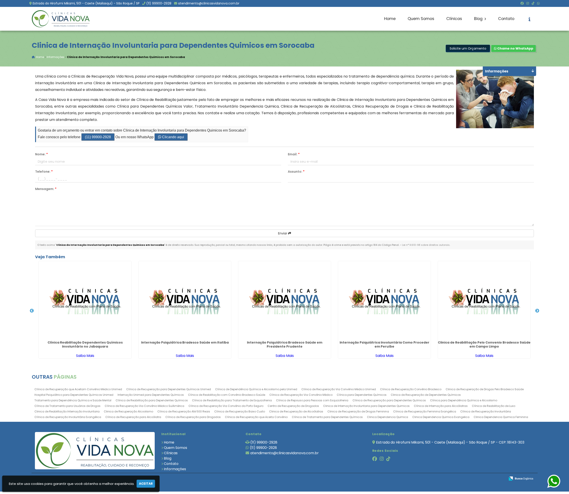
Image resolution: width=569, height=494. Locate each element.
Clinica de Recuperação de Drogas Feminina (358, 411)
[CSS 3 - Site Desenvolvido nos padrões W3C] (485, 479)
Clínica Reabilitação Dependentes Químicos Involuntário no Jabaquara (85, 344)
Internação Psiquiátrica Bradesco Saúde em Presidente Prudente (284, 344)
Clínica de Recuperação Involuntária (485, 411)
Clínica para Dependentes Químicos (362, 395)
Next (537, 311)
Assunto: (296, 171)
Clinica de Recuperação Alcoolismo (128, 411)
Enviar (283, 233)
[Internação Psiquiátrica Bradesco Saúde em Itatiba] (184, 300)
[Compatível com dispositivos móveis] (500, 479)
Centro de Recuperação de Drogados (293, 406)
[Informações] (529, 19)
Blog (479, 18)
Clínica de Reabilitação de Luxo (493, 406)
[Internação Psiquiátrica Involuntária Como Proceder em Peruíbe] (384, 300)
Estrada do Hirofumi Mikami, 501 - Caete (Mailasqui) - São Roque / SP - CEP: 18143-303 (450, 442)
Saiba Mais (85, 355)
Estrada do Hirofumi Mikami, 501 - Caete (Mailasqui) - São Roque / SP (86, 3)
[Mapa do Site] (458, 479)
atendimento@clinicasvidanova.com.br (208, 3)
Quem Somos (421, 18)
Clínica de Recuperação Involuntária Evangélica (67, 417)
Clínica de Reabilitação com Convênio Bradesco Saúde (226, 395)
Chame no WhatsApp (515, 48)
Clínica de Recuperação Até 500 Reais (183, 411)
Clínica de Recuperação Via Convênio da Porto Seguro (225, 406)
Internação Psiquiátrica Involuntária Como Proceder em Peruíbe (384, 344)
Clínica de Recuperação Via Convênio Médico (301, 395)
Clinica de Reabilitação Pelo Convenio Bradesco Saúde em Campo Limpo (484, 344)
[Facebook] (522, 3)
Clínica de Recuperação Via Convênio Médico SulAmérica (144, 406)
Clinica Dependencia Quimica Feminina (501, 417)
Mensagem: (45, 189)
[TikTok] (533, 3)
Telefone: (44, 171)
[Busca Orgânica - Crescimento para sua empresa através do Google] (521, 478)
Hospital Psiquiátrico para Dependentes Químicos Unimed (73, 395)
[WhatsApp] (538, 3)
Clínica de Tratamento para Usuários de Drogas (67, 406)
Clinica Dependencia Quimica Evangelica (440, 417)
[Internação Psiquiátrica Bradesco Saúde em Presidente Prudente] (284, 300)
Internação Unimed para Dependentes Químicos (151, 395)
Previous (32, 311)
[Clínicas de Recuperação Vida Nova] (95, 450)
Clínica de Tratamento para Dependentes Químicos (327, 417)
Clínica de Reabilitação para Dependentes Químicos (152, 400)
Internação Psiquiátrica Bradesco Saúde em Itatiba (185, 342)
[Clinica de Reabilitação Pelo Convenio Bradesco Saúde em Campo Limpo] (484, 300)
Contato (506, 18)
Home (390, 18)
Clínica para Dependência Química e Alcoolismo (463, 400)
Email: (294, 154)
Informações (175, 469)
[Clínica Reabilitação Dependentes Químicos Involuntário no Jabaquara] (85, 300)
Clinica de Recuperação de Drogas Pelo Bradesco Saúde (485, 389)
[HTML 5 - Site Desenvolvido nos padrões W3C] (470, 479)
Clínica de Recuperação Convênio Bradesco (410, 389)
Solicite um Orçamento (468, 48)
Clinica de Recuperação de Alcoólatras (296, 411)
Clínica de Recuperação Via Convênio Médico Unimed (338, 389)
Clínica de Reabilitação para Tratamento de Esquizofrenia (232, 400)
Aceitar (146, 483)
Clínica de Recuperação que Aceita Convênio (256, 417)
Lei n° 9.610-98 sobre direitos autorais (426, 245)
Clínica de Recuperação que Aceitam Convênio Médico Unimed (78, 389)
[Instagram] (527, 3)
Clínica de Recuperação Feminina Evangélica (424, 411)
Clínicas (454, 18)
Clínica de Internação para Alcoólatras (441, 406)
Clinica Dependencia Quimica (387, 417)
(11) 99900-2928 (158, 3)
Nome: (41, 154)
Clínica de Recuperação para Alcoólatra (133, 417)
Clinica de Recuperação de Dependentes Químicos (426, 395)
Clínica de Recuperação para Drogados (193, 417)
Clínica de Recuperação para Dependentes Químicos (389, 400)
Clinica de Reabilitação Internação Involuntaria (67, 411)
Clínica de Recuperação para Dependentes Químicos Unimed (168, 389)
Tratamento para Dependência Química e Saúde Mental (72, 400)
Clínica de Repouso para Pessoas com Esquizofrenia (312, 400)
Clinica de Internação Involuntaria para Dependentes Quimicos (366, 406)
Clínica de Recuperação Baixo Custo (239, 411)
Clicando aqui (172, 137)
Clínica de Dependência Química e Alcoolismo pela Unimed (256, 389)
